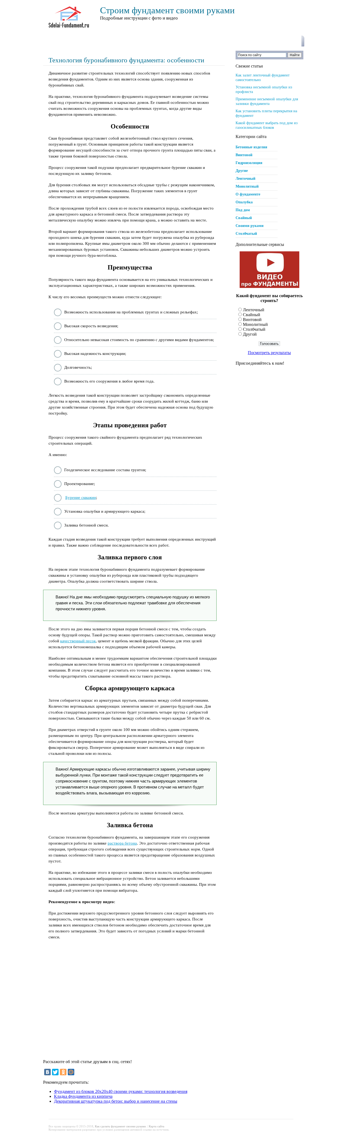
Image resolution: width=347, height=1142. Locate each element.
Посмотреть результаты (269, 352)
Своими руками (250, 226)
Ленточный (245, 179)
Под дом (243, 210)
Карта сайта (156, 1126)
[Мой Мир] (71, 1072)
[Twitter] (55, 1072)
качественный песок (78, 641)
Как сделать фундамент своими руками (120, 1126)
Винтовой (244, 155)
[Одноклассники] (63, 1072)
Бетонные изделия (251, 147)
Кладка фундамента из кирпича (83, 1096)
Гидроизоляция (249, 163)
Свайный (244, 218)
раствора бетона (122, 843)
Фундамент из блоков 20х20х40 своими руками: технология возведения (120, 1091)
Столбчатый (246, 234)
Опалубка (244, 202)
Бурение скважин (80, 497)
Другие (242, 171)
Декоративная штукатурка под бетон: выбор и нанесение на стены (115, 1101)
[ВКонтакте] (47, 1072)
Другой (250, 334)
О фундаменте (248, 194)
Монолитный (247, 186)
